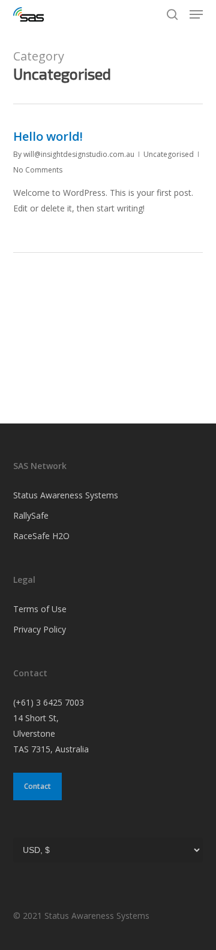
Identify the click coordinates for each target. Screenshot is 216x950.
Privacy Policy (39, 629)
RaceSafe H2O (41, 535)
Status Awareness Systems (65, 495)
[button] (196, 14)
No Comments (37, 170)
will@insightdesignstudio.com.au (78, 154)
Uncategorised (168, 154)
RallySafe (31, 515)
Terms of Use (40, 609)
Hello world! (48, 136)
